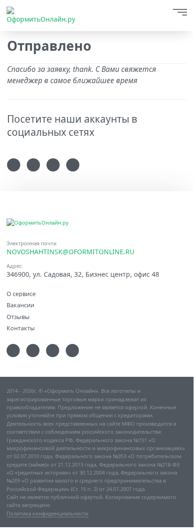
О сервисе (21, 293)
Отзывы (18, 316)
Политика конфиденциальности (47, 513)
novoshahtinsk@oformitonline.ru (70, 251)
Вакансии (20, 304)
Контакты (21, 327)
